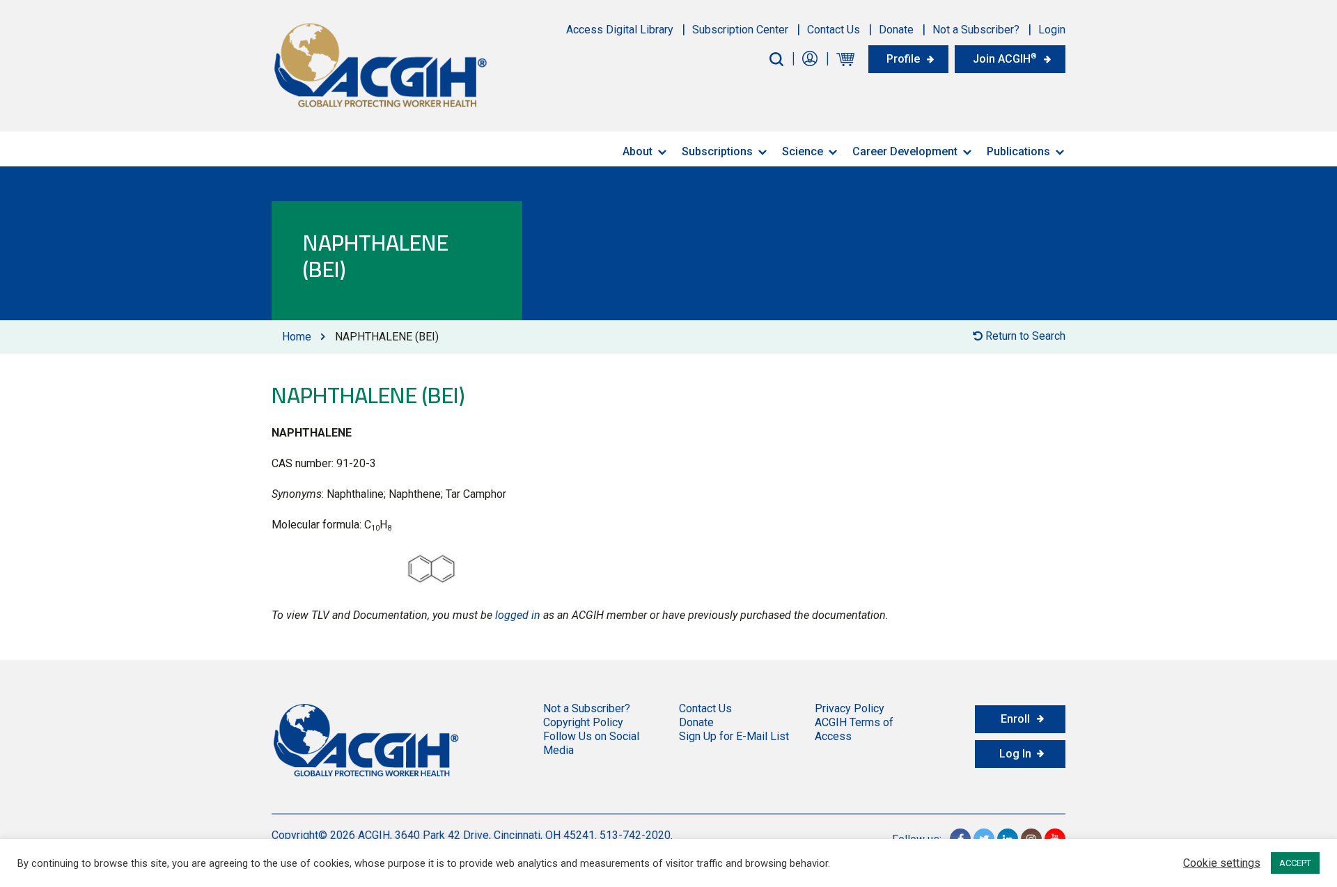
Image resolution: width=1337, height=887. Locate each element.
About (637, 151)
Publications (1018, 151)
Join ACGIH (1005, 58)
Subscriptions (717, 151)
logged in (517, 615)
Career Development (904, 151)
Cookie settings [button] (1221, 863)
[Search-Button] (776, 59)
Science (802, 151)
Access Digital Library (619, 29)
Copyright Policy (583, 722)
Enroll (1015, 718)
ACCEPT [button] (1295, 863)
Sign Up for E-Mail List (734, 736)
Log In (1015, 753)
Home (296, 336)
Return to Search (1024, 336)
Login (1051, 29)
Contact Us (833, 29)
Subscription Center (740, 29)
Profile (903, 58)
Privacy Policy (849, 708)
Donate (896, 29)
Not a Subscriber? (975, 29)
